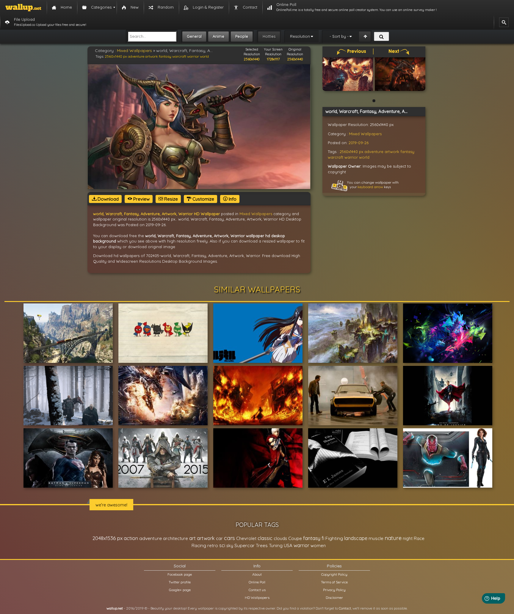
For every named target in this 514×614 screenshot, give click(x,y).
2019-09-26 (359, 142)
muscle (376, 538)
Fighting (334, 538)
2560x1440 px (116, 56)
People (241, 36)
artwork (151, 56)
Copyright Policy (334, 574)
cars (229, 538)
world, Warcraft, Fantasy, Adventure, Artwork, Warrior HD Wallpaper (156, 213)
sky (229, 545)
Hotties (269, 36)
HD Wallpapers (257, 597)
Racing (199, 545)
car (219, 538)
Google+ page (180, 590)
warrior (193, 56)
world (204, 56)
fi (323, 538)
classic (265, 538)
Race (419, 538)
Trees (262, 545)
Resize (170, 199)
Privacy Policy (334, 590)
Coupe (295, 538)
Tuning (276, 545)
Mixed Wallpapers (134, 50)
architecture (175, 538)
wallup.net (114, 608)
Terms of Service (334, 582)
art (192, 538)
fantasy (165, 56)
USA (288, 545)
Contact (345, 608)
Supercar (244, 545)
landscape (355, 538)
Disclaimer (334, 597)
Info (232, 199)
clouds (280, 538)
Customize (202, 199)
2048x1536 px (108, 538)
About (257, 574)
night (408, 538)
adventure (136, 56)
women (318, 545)
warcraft (179, 56)
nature (393, 537)
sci (222, 545)
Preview (141, 199)
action (131, 538)
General (194, 36)
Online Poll (257, 582)
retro (212, 545)
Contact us (257, 590)
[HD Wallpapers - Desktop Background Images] (23, 7)
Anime (218, 36)
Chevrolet (246, 538)
